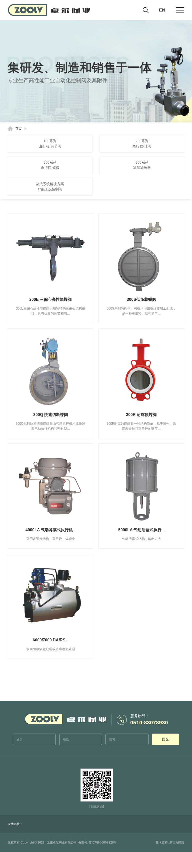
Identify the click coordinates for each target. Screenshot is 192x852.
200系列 (141, 143)
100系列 (50, 143)
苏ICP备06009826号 (103, 842)
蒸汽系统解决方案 (50, 186)
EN (162, 9)
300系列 (50, 165)
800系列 (142, 165)
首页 (18, 128)
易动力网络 (176, 842)
